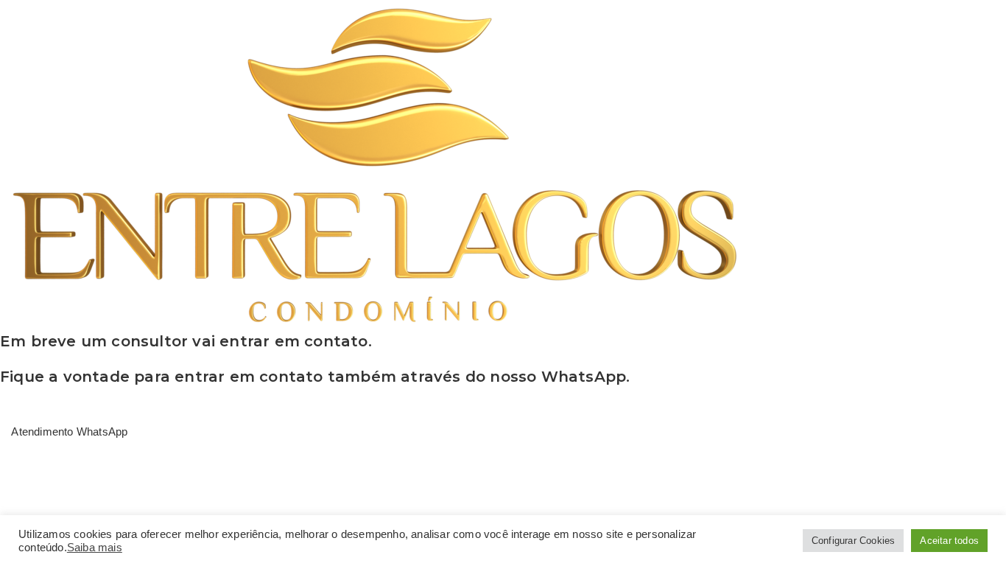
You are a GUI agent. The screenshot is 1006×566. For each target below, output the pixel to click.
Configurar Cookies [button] (854, 540)
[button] (63, 431)
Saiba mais (94, 547)
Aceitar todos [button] (949, 540)
